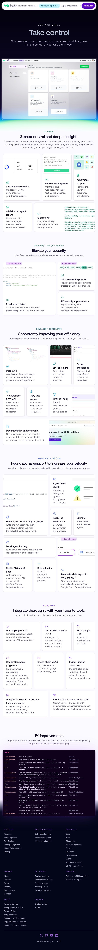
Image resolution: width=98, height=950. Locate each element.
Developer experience (49, 6)
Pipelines (7, 834)
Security (7, 887)
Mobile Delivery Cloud (13, 848)
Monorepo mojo (41, 887)
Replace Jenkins (42, 876)
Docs (68, 834)
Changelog (70, 841)
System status (41, 904)
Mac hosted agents (43, 837)
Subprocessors (10, 914)
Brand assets (9, 890)
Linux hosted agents (43, 841)
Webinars (70, 852)
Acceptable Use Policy (13, 907)
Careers (7, 879)
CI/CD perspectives (74, 866)
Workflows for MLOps (44, 879)
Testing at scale (41, 883)
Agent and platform (69, 6)
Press (6, 883)
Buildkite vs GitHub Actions (77, 876)
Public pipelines (10, 837)
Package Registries (12, 844)
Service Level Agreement (14, 918)
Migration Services (73, 862)
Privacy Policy (10, 911)
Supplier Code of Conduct (15, 922)
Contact (7, 894)
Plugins (69, 848)
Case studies (71, 855)
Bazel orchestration (43, 890)
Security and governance (27, 6)
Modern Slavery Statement (15, 925)
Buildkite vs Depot (73, 879)
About (6, 876)
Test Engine (9, 841)
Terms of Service (11, 904)
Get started (88, 6)
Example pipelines (73, 844)
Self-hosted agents (43, 834)
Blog (68, 837)
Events (69, 859)
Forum (37, 907)
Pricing (7, 852)
